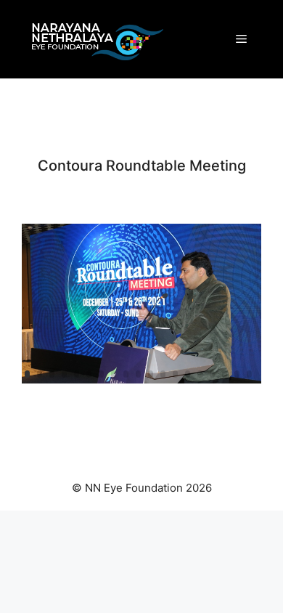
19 (249, 374)
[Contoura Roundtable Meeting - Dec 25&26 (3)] (141, 383)
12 (162, 374)
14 (187, 374)
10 (138, 374)
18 (236, 374)
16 (212, 374)
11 (150, 374)
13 (175, 374)
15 (199, 374)
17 (224, 374)
